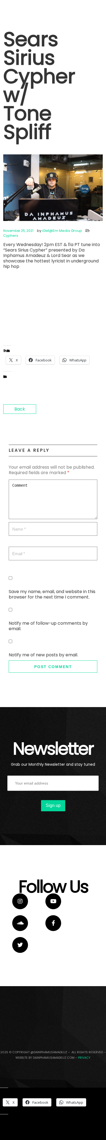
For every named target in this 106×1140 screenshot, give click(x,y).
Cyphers (10, 235)
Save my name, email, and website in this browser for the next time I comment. (52, 594)
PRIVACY (84, 1057)
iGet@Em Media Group (62, 230)
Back (19, 409)
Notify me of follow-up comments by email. (48, 626)
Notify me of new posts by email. (43, 655)
